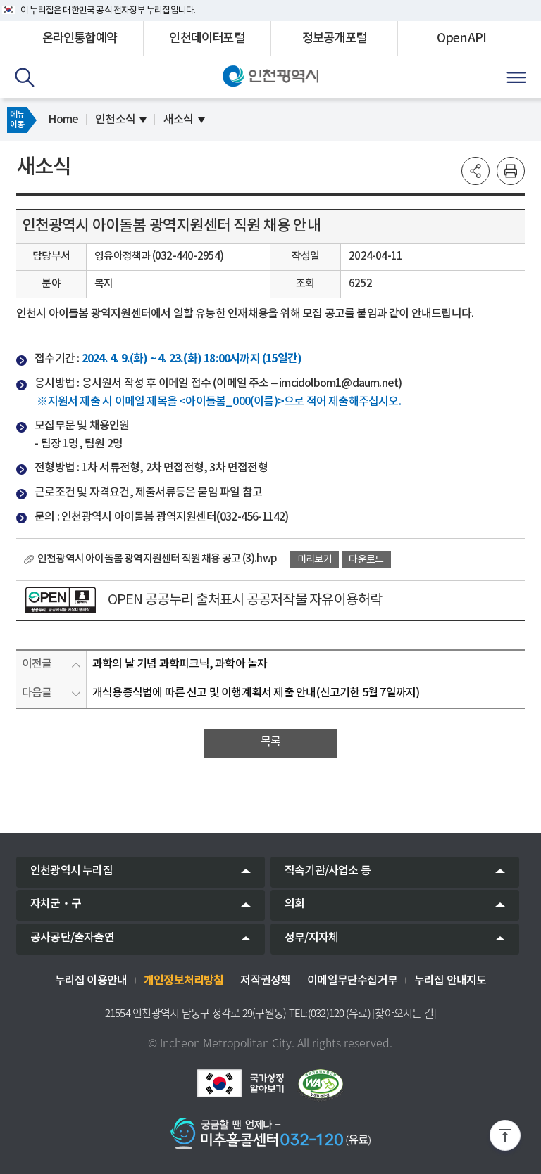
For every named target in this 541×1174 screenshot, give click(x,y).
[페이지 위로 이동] (505, 1138)
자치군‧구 (55, 904)
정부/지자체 (311, 937)
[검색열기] (25, 77)
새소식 (178, 119)
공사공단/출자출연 (72, 937)
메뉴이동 (17, 119)
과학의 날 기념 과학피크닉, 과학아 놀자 (179, 664)
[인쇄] (511, 171)
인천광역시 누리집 (71, 870)
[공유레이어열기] (475, 171)
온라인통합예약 (79, 38)
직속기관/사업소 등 (328, 870)
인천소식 (115, 119)
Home (63, 119)
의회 (294, 904)
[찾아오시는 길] (404, 1013)
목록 (270, 742)
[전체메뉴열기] (516, 77)
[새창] (60, 600)
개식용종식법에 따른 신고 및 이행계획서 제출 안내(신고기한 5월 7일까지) (255, 693)
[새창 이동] (240, 1083)
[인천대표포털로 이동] (271, 76)
